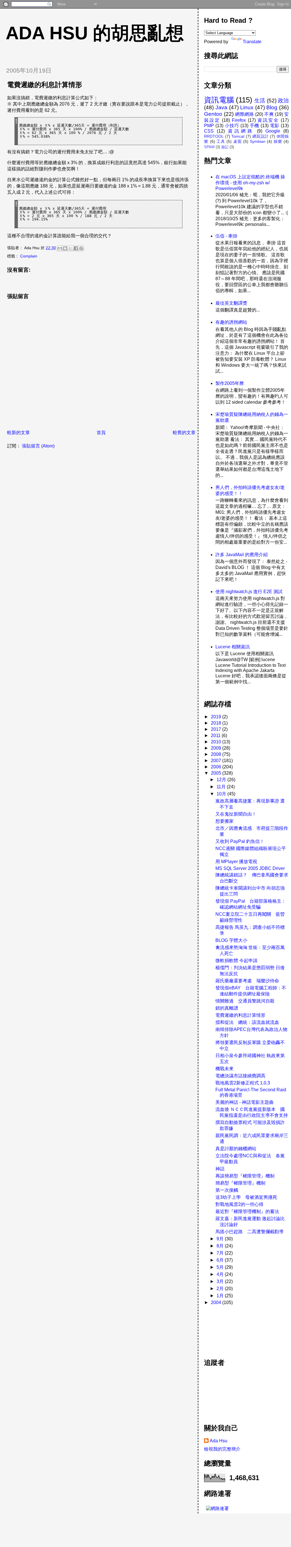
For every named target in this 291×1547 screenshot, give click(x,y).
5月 (221, 1267)
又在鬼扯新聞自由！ (235, 814)
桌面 (237, 141)
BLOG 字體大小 (231, 940)
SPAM (209, 147)
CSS (209, 131)
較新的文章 (18, 432)
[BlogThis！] (65, 248)
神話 (220, 1168)
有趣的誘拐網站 (231, 322)
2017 (216, 729)
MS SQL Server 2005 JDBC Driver (250, 868)
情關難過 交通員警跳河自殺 (245, 1001)
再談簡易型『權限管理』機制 (245, 1175)
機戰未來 (224, 1068)
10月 (222, 793)
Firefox (239, 120)
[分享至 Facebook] (76, 248)
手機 (254, 125)
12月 (222, 779)
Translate (252, 41)
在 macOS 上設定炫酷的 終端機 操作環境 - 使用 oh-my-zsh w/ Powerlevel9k (250, 182)
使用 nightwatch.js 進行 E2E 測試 (248, 591)
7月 (221, 1253)
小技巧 (232, 125)
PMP (209, 125)
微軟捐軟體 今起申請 (236, 960)
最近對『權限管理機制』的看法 (247, 1211)
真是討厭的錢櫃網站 (235, 1148)
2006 (216, 766)
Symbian (257, 141)
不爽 (269, 114)
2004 (216, 1302)
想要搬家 (224, 821)
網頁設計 (260, 136)
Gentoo (213, 114)
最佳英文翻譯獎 (231, 303)
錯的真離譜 (226, 1008)
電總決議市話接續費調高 (240, 1075)
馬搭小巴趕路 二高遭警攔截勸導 (249, 1231)
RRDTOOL (214, 136)
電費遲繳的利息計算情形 (240, 1015)
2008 (216, 754)
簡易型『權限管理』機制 (240, 1183)
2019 (216, 716)
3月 (221, 1281)
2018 (216, 723)
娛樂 (278, 141)
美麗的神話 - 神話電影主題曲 (244, 1102)
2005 (216, 773)
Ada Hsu (218, 1440)
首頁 (101, 432)
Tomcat (237, 136)
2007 (216, 760)
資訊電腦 (219, 100)
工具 (221, 141)
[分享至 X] (70, 248)
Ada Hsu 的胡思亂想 (95, 33)
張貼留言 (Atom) (38, 446)
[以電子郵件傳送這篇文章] (60, 248)
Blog (271, 107)
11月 (222, 786)
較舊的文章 (184, 432)
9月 (221, 1238)
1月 (221, 1295)
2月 (221, 1288)
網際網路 (244, 114)
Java (221, 107)
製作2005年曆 (229, 383)
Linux (246, 107)
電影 (275, 125)
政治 (283, 101)
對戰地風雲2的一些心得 (239, 1204)
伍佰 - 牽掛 (226, 236)
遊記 (224, 147)
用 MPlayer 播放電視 (236, 861)
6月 (221, 1260)
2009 (216, 748)
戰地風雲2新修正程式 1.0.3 (242, 1082)
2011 (216, 735)
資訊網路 (241, 131)
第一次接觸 (226, 1190)
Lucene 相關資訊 (232, 646)
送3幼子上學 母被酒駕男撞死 (246, 1197)
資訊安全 (268, 120)
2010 (216, 741)
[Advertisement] (229, 1328)
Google (272, 131)
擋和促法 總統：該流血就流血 (247, 1022)
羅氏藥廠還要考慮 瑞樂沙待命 (247, 980)
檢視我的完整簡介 (222, 1449)
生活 (259, 101)
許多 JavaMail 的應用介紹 (241, 554)
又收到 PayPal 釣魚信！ (239, 841)
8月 (221, 1245)
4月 (221, 1274)
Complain (28, 256)
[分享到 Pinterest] (81, 248)
